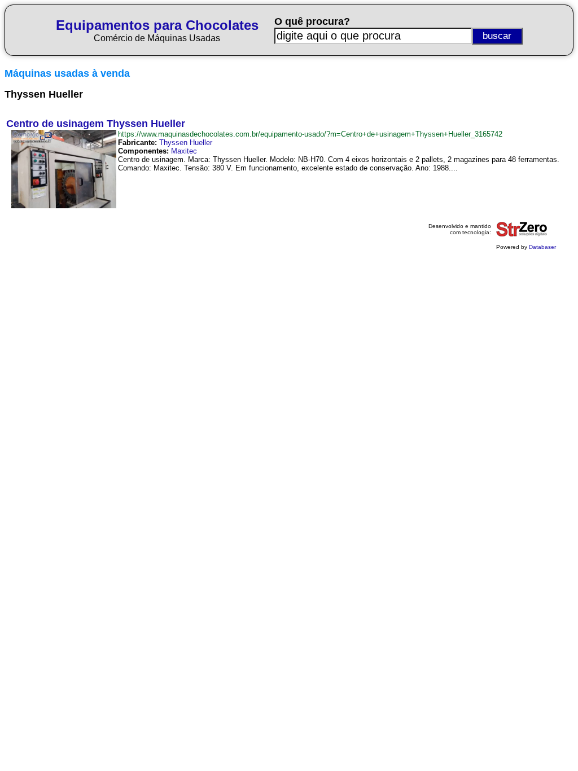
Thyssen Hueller (185, 142)
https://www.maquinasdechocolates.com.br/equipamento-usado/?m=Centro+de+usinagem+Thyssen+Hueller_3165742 (310, 134)
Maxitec (184, 151)
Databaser (542, 247)
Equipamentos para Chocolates (157, 25)
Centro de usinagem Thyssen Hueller (95, 123)
